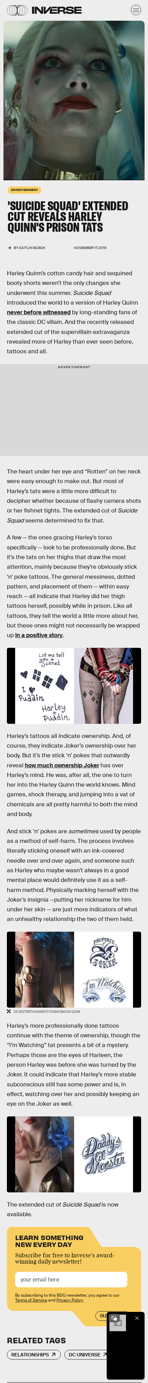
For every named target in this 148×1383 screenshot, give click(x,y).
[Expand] (114, 1318)
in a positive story (39, 635)
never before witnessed (39, 312)
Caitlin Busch (32, 248)
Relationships (30, 1355)
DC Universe (85, 1355)
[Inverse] (57, 10)
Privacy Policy (69, 1300)
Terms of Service (31, 1300)
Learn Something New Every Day (49, 1240)
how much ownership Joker (62, 765)
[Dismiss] (136, 1318)
